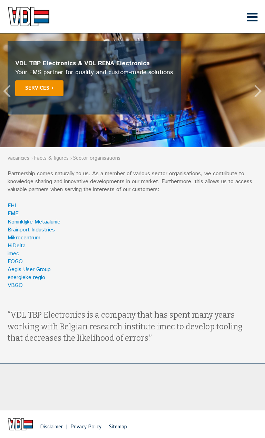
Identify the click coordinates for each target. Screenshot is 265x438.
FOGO (15, 262)
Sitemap (118, 427)
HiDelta (17, 246)
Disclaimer (51, 427)
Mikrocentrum (24, 238)
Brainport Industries (31, 230)
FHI (12, 206)
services (37, 88)
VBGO (15, 285)
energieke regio (26, 277)
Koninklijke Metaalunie (34, 222)
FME (13, 214)
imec (13, 254)
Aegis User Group (29, 269)
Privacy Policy (86, 427)
